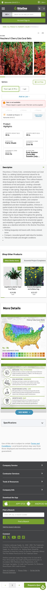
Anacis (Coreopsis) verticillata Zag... (34, 288)
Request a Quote (35, 585)
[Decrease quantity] (5, 585)
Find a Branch (8, 510)
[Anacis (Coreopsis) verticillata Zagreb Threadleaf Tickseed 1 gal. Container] (34, 276)
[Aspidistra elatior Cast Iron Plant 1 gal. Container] (12, 276)
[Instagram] (24, 538)
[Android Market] (34, 502)
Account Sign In (23, 20)
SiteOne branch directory (12, 527)
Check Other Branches (39, 115)
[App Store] (12, 502)
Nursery (21, 27)
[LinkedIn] (19, 538)
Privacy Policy (22, 570)
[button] (11, 2)
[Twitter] (9, 538)
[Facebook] (5, 538)
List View (40, 82)
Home (4, 27)
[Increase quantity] (19, 585)
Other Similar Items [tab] (12, 260)
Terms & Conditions (9, 570)
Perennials (34, 27)
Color (27, 27)
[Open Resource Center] (43, 587)
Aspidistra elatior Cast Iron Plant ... (12, 288)
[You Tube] (14, 538)
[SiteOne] (21, 10)
